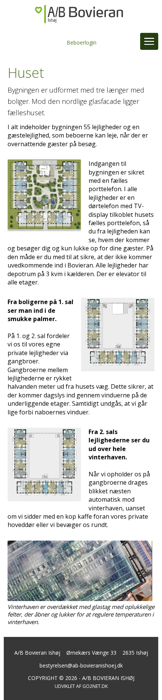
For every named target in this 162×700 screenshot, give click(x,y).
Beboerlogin (81, 42)
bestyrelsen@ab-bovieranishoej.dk (81, 665)
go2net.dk (95, 686)
